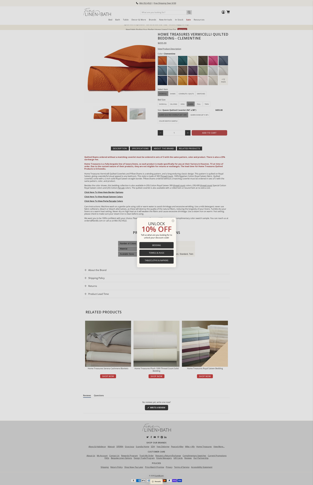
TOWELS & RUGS (156, 252)
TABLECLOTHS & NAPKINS (156, 260)
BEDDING (156, 245)
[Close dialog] (173, 221)
